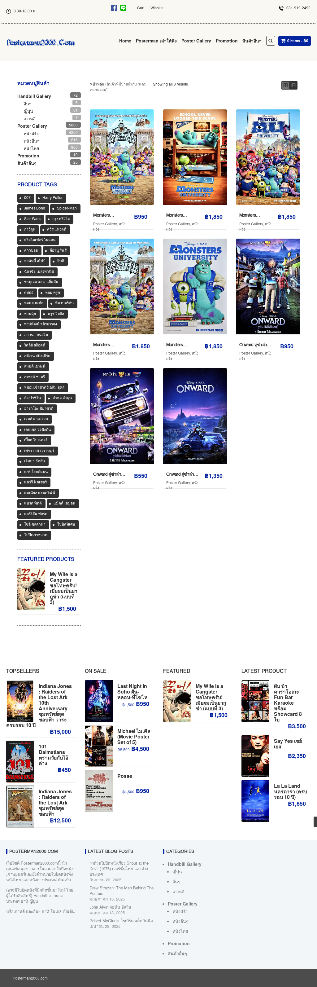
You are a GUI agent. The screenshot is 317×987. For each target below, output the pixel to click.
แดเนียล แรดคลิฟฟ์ (39, 493)
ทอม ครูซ (52, 293)
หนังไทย (31, 148)
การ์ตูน (29, 229)
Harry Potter (52, 198)
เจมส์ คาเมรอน (36, 419)
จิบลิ (60, 261)
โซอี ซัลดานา (35, 525)
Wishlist (156, 7)
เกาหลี (30, 118)
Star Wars (32, 219)
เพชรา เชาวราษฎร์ (39, 451)
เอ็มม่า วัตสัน (34, 461)
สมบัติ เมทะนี (34, 366)
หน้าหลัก (97, 83)
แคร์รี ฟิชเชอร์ (35, 482)
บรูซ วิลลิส (56, 314)
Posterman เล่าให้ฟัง (156, 40)
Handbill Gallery (34, 96)
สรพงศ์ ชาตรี (34, 377)
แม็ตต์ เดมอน (64, 503)
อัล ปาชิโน (32, 398)
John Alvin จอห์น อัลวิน (110, 907)
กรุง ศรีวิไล (61, 219)
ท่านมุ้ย (30, 314)
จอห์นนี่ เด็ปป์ (35, 261)
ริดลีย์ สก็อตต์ (34, 345)
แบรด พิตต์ (33, 503)
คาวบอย (31, 251)
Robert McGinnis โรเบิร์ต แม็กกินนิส (121, 920)
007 (27, 198)
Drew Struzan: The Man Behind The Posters (121, 890)
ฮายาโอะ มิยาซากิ (38, 409)
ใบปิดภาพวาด (35, 535)
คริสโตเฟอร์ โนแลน (39, 240)
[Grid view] (285, 85)
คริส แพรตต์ (56, 229)
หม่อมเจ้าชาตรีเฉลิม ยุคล (44, 388)
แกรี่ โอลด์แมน (36, 472)
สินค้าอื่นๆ (252, 40)
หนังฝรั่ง (31, 133)
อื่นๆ (28, 103)
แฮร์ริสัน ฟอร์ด (35, 514)
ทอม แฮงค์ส (33, 303)
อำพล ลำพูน (62, 398)
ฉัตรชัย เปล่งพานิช (39, 272)
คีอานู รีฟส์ (58, 251)
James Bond (34, 208)
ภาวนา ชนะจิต (36, 335)
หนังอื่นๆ (32, 141)
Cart (140, 7)
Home (125, 40)
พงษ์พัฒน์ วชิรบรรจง (40, 324)
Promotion (227, 40)
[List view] (293, 85)
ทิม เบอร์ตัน (64, 303)
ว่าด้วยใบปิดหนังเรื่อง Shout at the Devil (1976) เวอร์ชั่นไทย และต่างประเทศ (119, 868)
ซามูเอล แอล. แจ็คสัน (41, 282)
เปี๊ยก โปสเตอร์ (35, 440)
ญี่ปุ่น (28, 111)
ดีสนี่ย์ (28, 293)
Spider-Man (67, 208)
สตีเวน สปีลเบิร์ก (37, 356)
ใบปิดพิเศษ (66, 525)
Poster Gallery (196, 40)
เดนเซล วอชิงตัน (37, 430)
